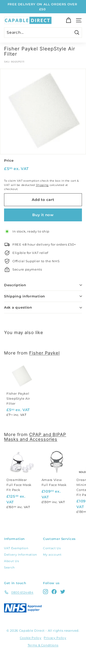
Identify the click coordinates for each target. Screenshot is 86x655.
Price (9, 160)
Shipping (42, 185)
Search (9, 567)
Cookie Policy (30, 638)
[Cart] (68, 20)
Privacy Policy (55, 638)
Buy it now (43, 215)
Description (15, 285)
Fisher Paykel (44, 352)
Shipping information (24, 296)
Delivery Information (20, 554)
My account (52, 554)
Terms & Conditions (43, 645)
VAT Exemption (16, 548)
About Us (11, 561)
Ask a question (18, 307)
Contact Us (52, 548)
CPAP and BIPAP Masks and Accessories (35, 437)
